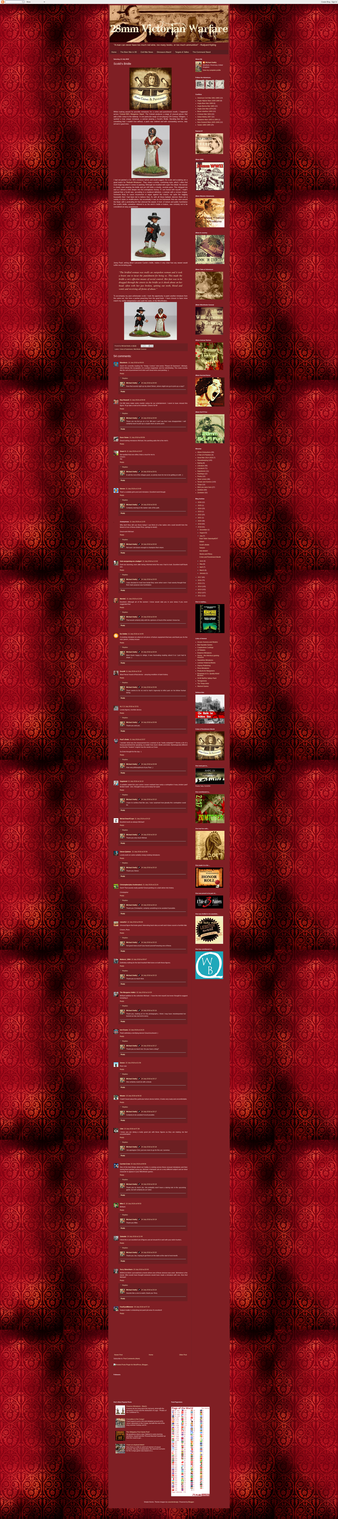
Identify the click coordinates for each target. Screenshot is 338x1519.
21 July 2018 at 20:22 (142, 819)
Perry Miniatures (203, 668)
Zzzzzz (122, 1063)
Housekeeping (202, 460)
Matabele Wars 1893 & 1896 (207, 120)
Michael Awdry (131, 383)
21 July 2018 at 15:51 (131, 706)
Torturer (202, 548)
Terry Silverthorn (126, 1269)
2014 (200, 586)
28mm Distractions (204, 452)
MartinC (123, 599)
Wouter (122, 1096)
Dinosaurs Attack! (164, 52)
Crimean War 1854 (204, 114)
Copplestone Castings (205, 647)
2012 (200, 593)
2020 (200, 521)
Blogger (191, 1502)
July (201, 536)
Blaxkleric (124, 363)
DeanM (122, 671)
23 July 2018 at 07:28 (132, 1129)
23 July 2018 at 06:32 (134, 1096)
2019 (200, 524)
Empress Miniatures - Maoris (136, 1406)
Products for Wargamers (206, 671)
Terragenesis (202, 681)
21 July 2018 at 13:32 (150, 561)
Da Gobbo (123, 634)
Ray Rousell (124, 400)
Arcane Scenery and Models (207, 642)
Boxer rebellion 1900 (204, 111)
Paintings (200, 474)
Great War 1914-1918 (205, 458)
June (202, 561)
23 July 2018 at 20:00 (141, 1269)
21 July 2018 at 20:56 (139, 852)
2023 (200, 511)
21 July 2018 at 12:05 (137, 522)
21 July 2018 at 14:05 (136, 634)
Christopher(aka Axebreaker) (131, 885)
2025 (200, 505)
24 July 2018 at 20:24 (149, 1290)
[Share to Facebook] (149, 346)
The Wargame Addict (128, 992)
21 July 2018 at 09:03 (136, 363)
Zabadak (123, 1236)
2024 (200, 508)
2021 (200, 518)
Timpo (199, 485)
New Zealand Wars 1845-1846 (208, 122)
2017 (200, 577)
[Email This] (142, 346)
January (203, 573)
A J (121, 706)
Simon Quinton (125, 852)
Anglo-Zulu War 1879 (205, 109)
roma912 (123, 922)
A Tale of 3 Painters (204, 455)
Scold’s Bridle (204, 545)
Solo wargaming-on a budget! (131, 561)
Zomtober (200, 493)
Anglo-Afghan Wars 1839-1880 (208, 101)
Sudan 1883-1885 (203, 125)
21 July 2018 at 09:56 (137, 437)
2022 (200, 515)
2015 (200, 583)
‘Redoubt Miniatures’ (134, 182)
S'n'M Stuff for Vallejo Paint (206, 678)
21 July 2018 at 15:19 (133, 671)
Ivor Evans (124, 1030)
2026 (200, 502)
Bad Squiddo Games (204, 645)
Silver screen (202, 479)
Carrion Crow (125, 1164)
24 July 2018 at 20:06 (149, 687)
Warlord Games (203, 686)
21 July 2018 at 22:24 (150, 885)
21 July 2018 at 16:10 (136, 781)
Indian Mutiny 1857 (204, 117)
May (201, 564)
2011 (200, 596)
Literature (200, 466)
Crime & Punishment (126, 349)
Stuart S (123, 451)
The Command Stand (202, 52)
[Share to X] (147, 346)
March (202, 570)
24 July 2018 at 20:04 (149, 617)
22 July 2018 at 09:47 (139, 959)
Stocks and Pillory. (205, 554)
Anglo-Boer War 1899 (205, 103)
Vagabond (123, 781)
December (204, 530)
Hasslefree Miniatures (205, 660)
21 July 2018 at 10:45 (133, 489)
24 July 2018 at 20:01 (149, 472)
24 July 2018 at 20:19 (149, 1184)
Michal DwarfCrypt (127, 819)
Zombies (200, 490)
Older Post (183, 1355)
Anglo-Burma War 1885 (205, 106)
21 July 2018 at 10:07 (134, 451)
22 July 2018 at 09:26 (135, 922)
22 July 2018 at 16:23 (136, 1030)
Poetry (199, 476)
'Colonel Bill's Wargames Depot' (131, 114)
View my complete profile (212, 70)
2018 (200, 527)
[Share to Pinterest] (152, 346)
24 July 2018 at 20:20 (149, 1252)
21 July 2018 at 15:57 (137, 739)
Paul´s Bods (124, 739)
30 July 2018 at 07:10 (142, 1307)
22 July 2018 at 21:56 (133, 1063)
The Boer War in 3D (128, 52)
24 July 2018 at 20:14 (149, 905)
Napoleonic (201, 471)
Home (113, 52)
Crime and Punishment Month (210, 557)
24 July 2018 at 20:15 (149, 942)
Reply (122, 374)
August (202, 533)
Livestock (200, 468)
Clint (121, 1129)
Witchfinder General (139, 349)
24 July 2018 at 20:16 (149, 1010)
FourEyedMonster (126, 1307)
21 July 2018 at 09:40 (137, 400)
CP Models (201, 650)
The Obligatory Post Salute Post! (137, 1432)
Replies (125, 378)
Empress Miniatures (204, 653)
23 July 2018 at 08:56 (138, 1164)
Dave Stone (124, 437)
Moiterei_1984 (125, 959)
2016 (200, 580)
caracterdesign (173, 1502)
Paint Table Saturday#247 (208, 539)
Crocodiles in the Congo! (135, 1419)
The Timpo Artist (203, 683)
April (201, 567)
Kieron (122, 489)
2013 (200, 589)
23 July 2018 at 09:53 (133, 1204)
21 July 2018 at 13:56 (134, 599)
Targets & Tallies (182, 52)
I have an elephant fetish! (135, 1445)
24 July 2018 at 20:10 (149, 799)
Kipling (199, 463)
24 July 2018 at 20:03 (149, 579)
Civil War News (147, 52)
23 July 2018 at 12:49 (135, 1236)
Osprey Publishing (204, 666)
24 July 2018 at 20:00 (149, 383)
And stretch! (203, 551)
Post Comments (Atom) (131, 1359)
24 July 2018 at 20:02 (149, 505)
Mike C (122, 1204)
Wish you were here (204, 487)
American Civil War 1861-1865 (208, 98)
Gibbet (201, 542)
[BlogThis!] (144, 346)
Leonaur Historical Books (206, 663)
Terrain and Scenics (204, 482)
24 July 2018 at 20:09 (149, 764)
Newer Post (118, 1355)
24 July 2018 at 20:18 (149, 1147)
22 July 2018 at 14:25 (144, 992)
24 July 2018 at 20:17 (149, 1046)
